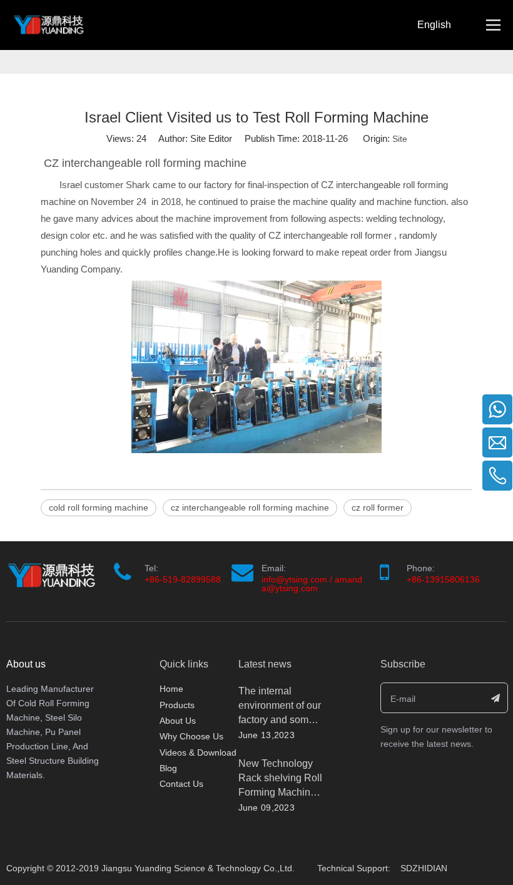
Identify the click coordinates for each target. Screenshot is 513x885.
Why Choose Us (191, 736)
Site (399, 139)
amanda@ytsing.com (312, 583)
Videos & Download (198, 753)
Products (177, 705)
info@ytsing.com (294, 579)
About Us (178, 721)
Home (171, 689)
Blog (168, 768)
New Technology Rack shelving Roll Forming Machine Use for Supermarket (280, 792)
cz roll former (378, 507)
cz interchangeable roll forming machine (250, 507)
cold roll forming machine (98, 507)
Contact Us (181, 784)
